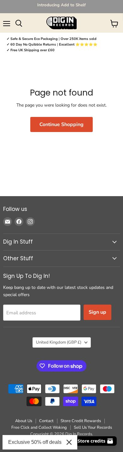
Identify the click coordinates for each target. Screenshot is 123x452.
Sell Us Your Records (93, 427)
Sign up (97, 312)
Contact (46, 421)
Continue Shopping (61, 124)
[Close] (69, 442)
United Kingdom (58, 342)
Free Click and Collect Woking (39, 427)
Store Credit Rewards (81, 421)
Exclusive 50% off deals (35, 442)
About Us (23, 421)
